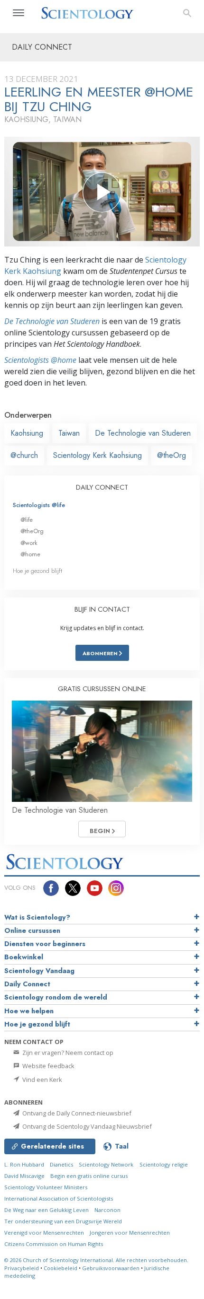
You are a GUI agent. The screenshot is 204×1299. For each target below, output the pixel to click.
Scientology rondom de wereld (55, 997)
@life (26, 519)
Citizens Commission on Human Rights (53, 1243)
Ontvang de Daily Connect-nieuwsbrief (76, 1113)
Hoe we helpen (29, 1011)
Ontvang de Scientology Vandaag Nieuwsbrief (86, 1126)
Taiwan (69, 433)
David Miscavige (24, 1175)
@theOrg (171, 455)
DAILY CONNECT (102, 487)
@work (28, 542)
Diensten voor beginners (44, 943)
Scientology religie (163, 1164)
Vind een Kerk (41, 1079)
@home (30, 554)
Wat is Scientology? (37, 917)
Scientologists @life (39, 504)
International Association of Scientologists (58, 1198)
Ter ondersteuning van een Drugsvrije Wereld (63, 1221)
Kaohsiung (26, 433)
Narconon (107, 1209)
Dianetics (61, 1164)
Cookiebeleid (60, 1268)
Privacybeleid (21, 1268)
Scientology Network (106, 1164)
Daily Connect (27, 984)
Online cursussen (32, 930)
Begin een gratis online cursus (89, 1175)
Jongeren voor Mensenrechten (130, 1232)
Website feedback (47, 1066)
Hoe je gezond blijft (37, 570)
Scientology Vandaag (39, 970)
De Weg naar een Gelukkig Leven (46, 1209)
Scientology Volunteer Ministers (45, 1187)
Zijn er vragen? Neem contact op (67, 1052)
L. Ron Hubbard (24, 1164)
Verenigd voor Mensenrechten (44, 1232)
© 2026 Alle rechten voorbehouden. (96, 1260)
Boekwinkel (23, 957)
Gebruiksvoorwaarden (110, 1268)
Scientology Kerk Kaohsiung (97, 455)
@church (24, 455)
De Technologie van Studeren (52, 321)
